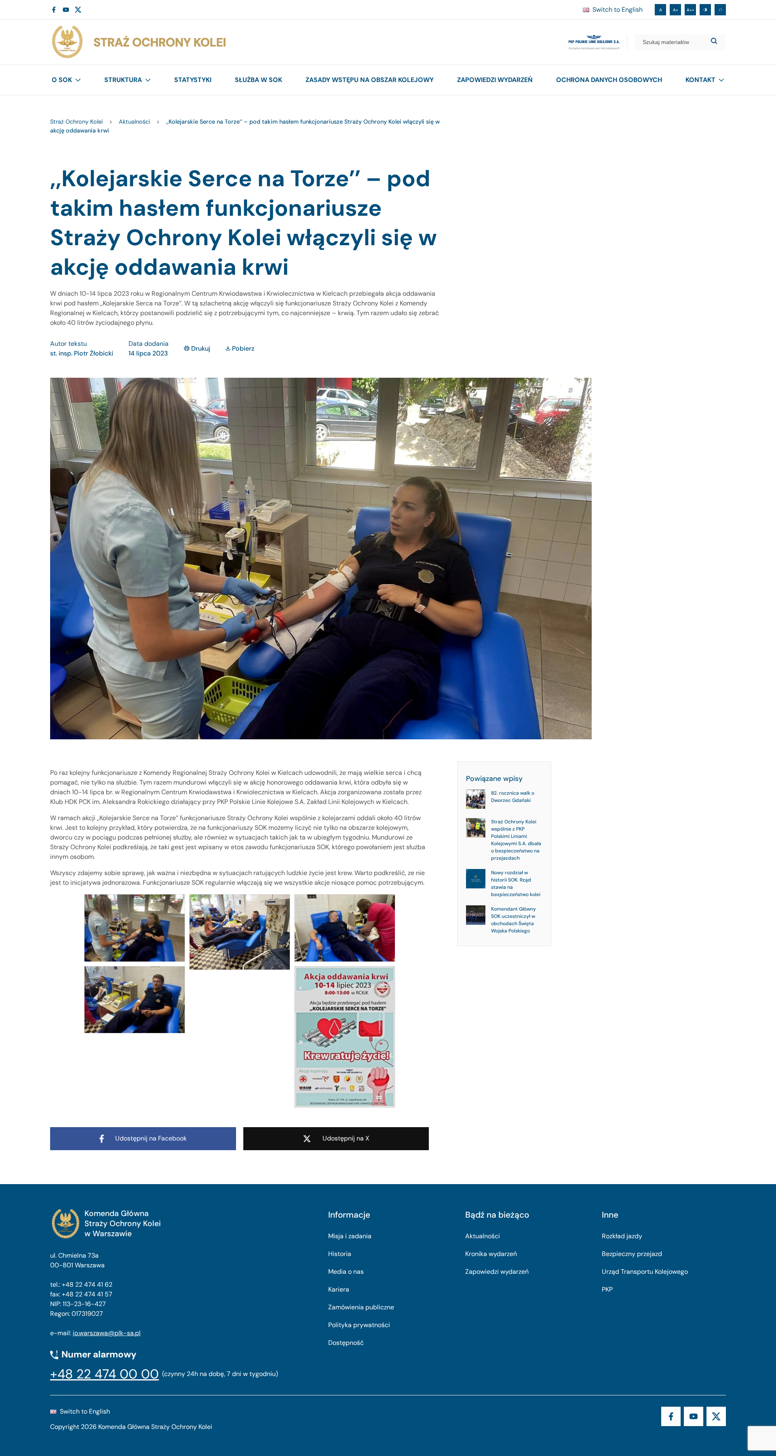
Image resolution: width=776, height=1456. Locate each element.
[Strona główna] (138, 42)
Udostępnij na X (346, 1138)
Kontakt (700, 80)
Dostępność (346, 1342)
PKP (607, 1289)
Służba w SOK (258, 80)
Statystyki (192, 80)
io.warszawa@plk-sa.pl (107, 1333)
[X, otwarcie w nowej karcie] (78, 9)
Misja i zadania (349, 1236)
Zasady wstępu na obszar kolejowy (370, 80)
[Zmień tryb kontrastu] (705, 9)
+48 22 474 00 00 (104, 1374)
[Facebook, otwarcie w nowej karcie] (53, 9)
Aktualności (482, 1236)
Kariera (338, 1289)
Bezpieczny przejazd (632, 1254)
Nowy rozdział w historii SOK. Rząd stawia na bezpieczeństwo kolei (515, 883)
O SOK (62, 80)
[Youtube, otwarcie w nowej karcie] (66, 9)
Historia (339, 1254)
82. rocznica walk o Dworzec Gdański (512, 797)
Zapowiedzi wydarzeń (495, 80)
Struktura (123, 80)
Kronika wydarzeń (491, 1254)
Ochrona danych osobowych (609, 80)
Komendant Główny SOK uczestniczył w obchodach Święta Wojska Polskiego (513, 920)
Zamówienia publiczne (361, 1307)
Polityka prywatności (359, 1325)
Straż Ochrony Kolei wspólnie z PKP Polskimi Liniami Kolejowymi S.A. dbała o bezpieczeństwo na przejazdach (516, 839)
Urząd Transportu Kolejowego (645, 1271)
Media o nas (346, 1271)
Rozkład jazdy (622, 1236)
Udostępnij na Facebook (151, 1138)
